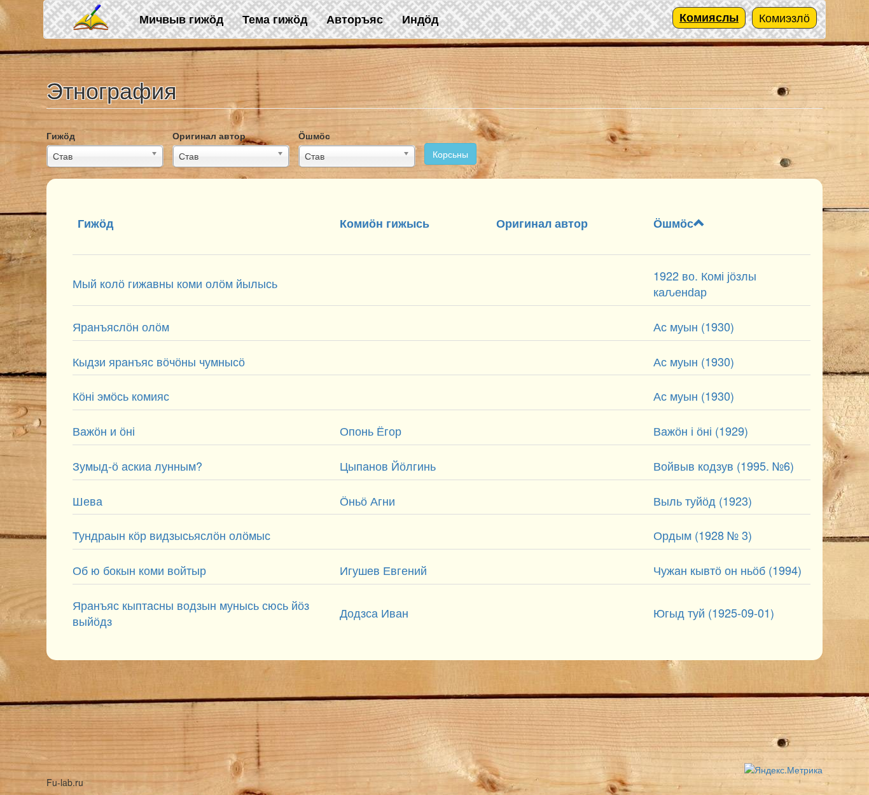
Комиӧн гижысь (384, 223)
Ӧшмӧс (314, 135)
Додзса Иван (374, 612)
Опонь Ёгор (370, 430)
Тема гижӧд (274, 19)
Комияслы (709, 17)
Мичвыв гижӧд (181, 19)
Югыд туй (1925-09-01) (713, 612)
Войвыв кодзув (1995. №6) (723, 465)
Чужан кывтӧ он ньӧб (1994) (727, 570)
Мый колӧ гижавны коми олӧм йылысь (175, 283)
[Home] (91, 18)
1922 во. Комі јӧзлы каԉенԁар (704, 283)
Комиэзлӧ (784, 17)
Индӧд (420, 19)
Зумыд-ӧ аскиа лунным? (137, 465)
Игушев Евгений (383, 570)
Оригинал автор (209, 135)
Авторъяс (354, 19)
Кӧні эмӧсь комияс (121, 395)
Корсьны (450, 154)
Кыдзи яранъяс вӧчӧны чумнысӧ (159, 361)
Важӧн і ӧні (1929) (700, 430)
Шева (87, 500)
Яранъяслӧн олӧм (121, 326)
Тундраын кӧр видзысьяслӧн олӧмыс (171, 535)
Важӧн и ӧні (104, 430)
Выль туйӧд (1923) (702, 500)
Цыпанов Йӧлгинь (388, 465)
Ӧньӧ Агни (367, 500)
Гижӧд (60, 135)
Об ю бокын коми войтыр (139, 570)
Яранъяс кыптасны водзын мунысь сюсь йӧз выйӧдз (191, 613)
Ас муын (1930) (693, 326)
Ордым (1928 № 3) (702, 535)
